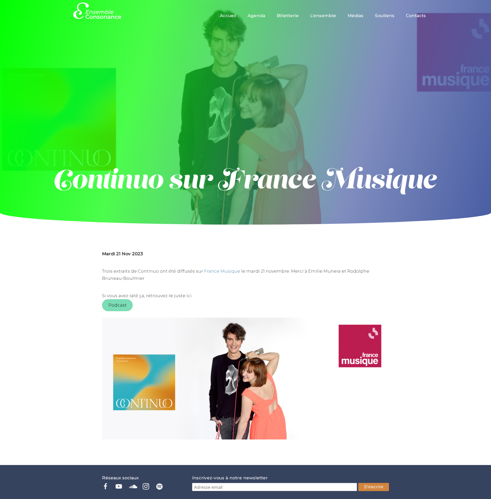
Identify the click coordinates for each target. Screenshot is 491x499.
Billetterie (288, 15)
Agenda (256, 15)
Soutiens (384, 15)
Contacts (416, 15)
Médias (355, 15)
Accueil (228, 15)
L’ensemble (323, 15)
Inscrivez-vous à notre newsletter (230, 477)
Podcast (117, 305)
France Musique (222, 271)
